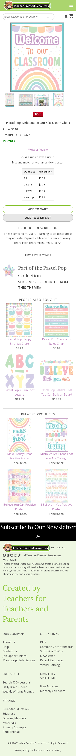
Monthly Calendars (52, 691)
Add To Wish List (38, 218)
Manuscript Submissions (19, 660)
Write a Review (38, 150)
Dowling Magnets (14, 718)
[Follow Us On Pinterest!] (12, 555)
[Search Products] (47, 16)
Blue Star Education (16, 709)
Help (6, 647)
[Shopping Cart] (70, 15)
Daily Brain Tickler (15, 687)
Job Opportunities (15, 656)
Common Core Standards (56, 647)
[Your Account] (65, 15)
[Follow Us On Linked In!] (8, 555)
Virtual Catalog (50, 665)
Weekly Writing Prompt (18, 691)
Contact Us (10, 651)
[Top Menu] (70, 5)
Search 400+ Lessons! (17, 682)
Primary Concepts (14, 727)
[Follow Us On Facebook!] (5, 555)
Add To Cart (38, 209)
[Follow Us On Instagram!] (16, 555)
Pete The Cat (11, 732)
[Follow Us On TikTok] (19, 555)
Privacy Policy (22, 750)
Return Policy (54, 750)
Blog (43, 642)
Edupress (9, 714)
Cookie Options (38, 750)
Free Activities (49, 686)
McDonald (9, 723)
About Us (9, 642)
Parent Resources (52, 660)
